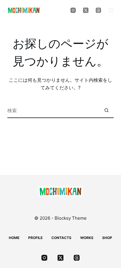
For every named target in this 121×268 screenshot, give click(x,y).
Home (14, 237)
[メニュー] (111, 10)
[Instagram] (73, 10)
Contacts (61, 237)
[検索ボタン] (106, 110)
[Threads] (98, 10)
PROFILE (35, 237)
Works (86, 237)
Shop (107, 237)
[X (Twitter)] (85, 10)
